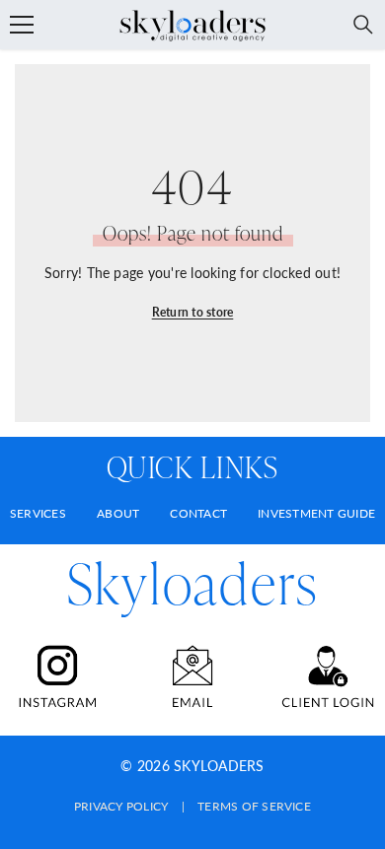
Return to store (193, 312)
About (118, 513)
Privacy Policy (121, 806)
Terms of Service (254, 806)
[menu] (22, 24)
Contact (198, 513)
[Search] (363, 24)
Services (38, 513)
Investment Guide (316, 513)
